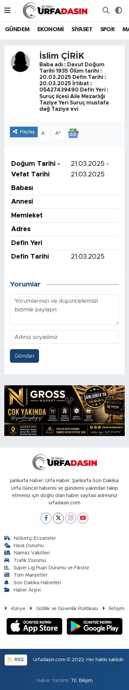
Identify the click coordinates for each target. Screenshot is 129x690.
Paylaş (27, 131)
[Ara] (106, 10)
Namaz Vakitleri (32, 552)
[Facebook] (46, 518)
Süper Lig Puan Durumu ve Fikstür (51, 567)
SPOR (107, 29)
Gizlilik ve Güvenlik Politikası (67, 608)
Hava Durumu (29, 545)
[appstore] (35, 627)
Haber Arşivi (27, 590)
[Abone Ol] (73, 133)
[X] (58, 518)
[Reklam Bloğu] (64, 410)
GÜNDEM (17, 29)
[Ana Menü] (7, 10)
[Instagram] (70, 518)
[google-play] (94, 627)
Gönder (25, 356)
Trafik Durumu (30, 560)
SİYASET (81, 29)
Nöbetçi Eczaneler (35, 538)
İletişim (116, 608)
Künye (18, 608)
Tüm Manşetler (31, 575)
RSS (18, 659)
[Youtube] (82, 518)
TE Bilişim (82, 680)
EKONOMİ (50, 29)
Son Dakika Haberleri (37, 582)
